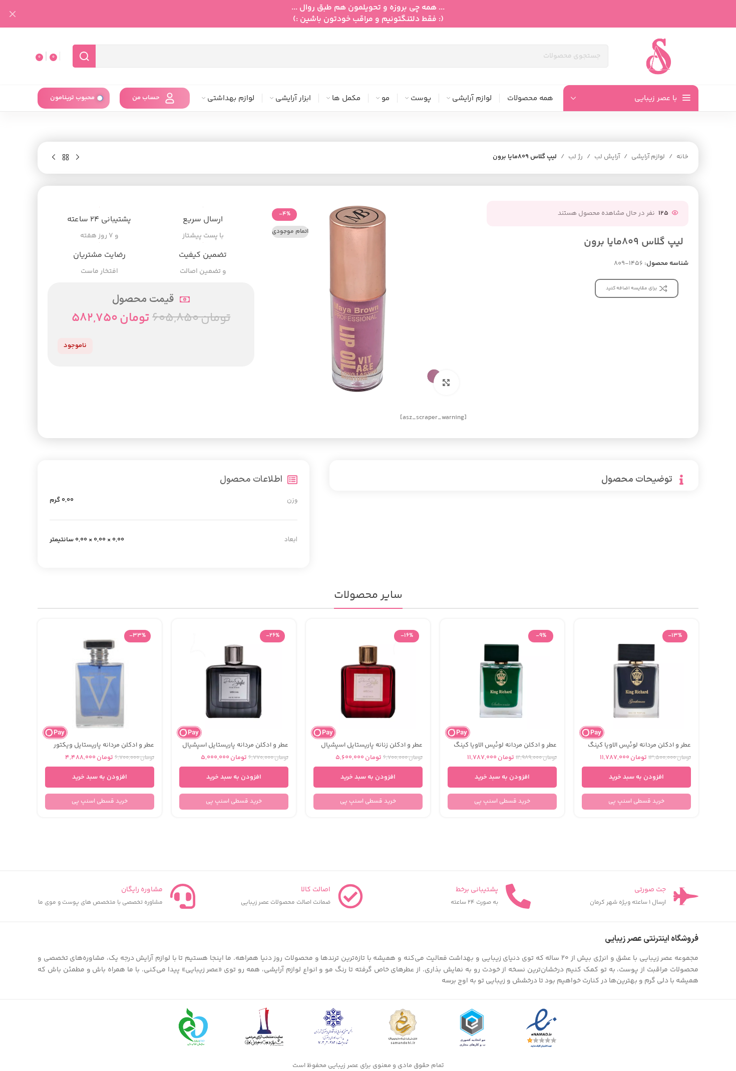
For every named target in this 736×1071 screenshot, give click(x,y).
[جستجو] (84, 56)
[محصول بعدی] (54, 158)
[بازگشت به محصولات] (66, 158)
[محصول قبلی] (78, 158)
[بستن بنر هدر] (12, 14)
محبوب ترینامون (72, 98)
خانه (682, 157)
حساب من (146, 98)
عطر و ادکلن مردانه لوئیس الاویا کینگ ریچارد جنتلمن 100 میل (639, 749)
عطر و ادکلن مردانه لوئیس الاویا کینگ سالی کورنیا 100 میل (505, 749)
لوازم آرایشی (648, 157)
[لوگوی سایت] (658, 56)
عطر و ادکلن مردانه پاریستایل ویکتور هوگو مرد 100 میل (104, 749)
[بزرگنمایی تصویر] (446, 382)
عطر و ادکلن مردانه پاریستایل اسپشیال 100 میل (235, 749)
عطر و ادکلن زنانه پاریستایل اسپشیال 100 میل (372, 749)
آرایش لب (607, 157)
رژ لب (575, 157)
